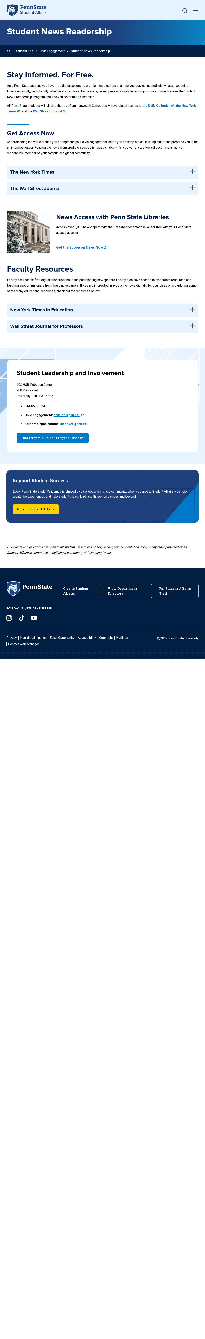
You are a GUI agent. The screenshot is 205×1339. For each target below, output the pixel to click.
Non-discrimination (33, 638)
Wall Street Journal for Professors (46, 326)
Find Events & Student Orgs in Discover (53, 438)
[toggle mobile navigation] (196, 11)
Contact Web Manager (23, 644)
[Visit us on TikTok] (21, 618)
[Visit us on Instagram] (9, 618)
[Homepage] (9, 51)
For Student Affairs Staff (175, 590)
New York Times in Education (41, 310)
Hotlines (122, 638)
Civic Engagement (52, 51)
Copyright (106, 638)
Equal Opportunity (62, 638)
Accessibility (87, 638)
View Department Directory (122, 590)
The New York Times (32, 172)
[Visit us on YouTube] (34, 618)
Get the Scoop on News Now (79, 247)
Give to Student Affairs (36, 509)
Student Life (24, 51)
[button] (185, 11)
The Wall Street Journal (35, 188)
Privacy (11, 638)
